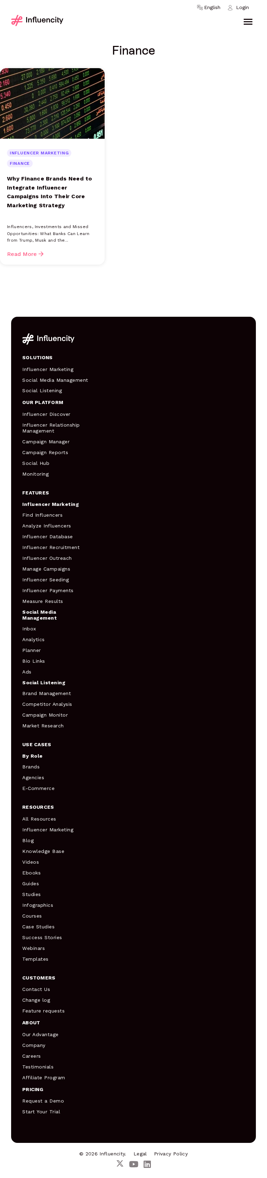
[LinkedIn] (147, 1164)
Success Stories (42, 937)
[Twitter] (120, 1164)
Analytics (33, 639)
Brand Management (46, 693)
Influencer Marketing (47, 369)
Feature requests (43, 1011)
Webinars (33, 948)
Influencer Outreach (47, 558)
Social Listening (42, 390)
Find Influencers (42, 515)
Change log (36, 1000)
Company (34, 1045)
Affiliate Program (43, 1077)
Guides (30, 883)
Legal (140, 1153)
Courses (32, 916)
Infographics (37, 905)
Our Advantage (40, 1034)
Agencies (33, 777)
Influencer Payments (48, 590)
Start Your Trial (41, 1111)
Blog (28, 840)
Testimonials (38, 1067)
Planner (31, 650)
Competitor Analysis (47, 704)
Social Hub (35, 463)
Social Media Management (55, 380)
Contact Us (36, 989)
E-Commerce (38, 788)
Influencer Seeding (45, 579)
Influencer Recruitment (51, 547)
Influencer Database (47, 536)
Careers (31, 1056)
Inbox (29, 628)
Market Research (43, 725)
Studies (31, 894)
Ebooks (31, 873)
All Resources (39, 819)
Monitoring (35, 474)
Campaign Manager (46, 441)
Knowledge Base (43, 851)
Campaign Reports (45, 452)
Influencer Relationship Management (51, 428)
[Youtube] (133, 1164)
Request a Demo (43, 1101)
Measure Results (42, 601)
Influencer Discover (46, 414)
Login (242, 7)
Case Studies (38, 926)
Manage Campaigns (46, 569)
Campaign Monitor (45, 715)
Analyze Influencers (46, 526)
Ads (27, 672)
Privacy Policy (171, 1153)
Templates (35, 959)
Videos (30, 862)
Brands (31, 766)
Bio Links (33, 661)
